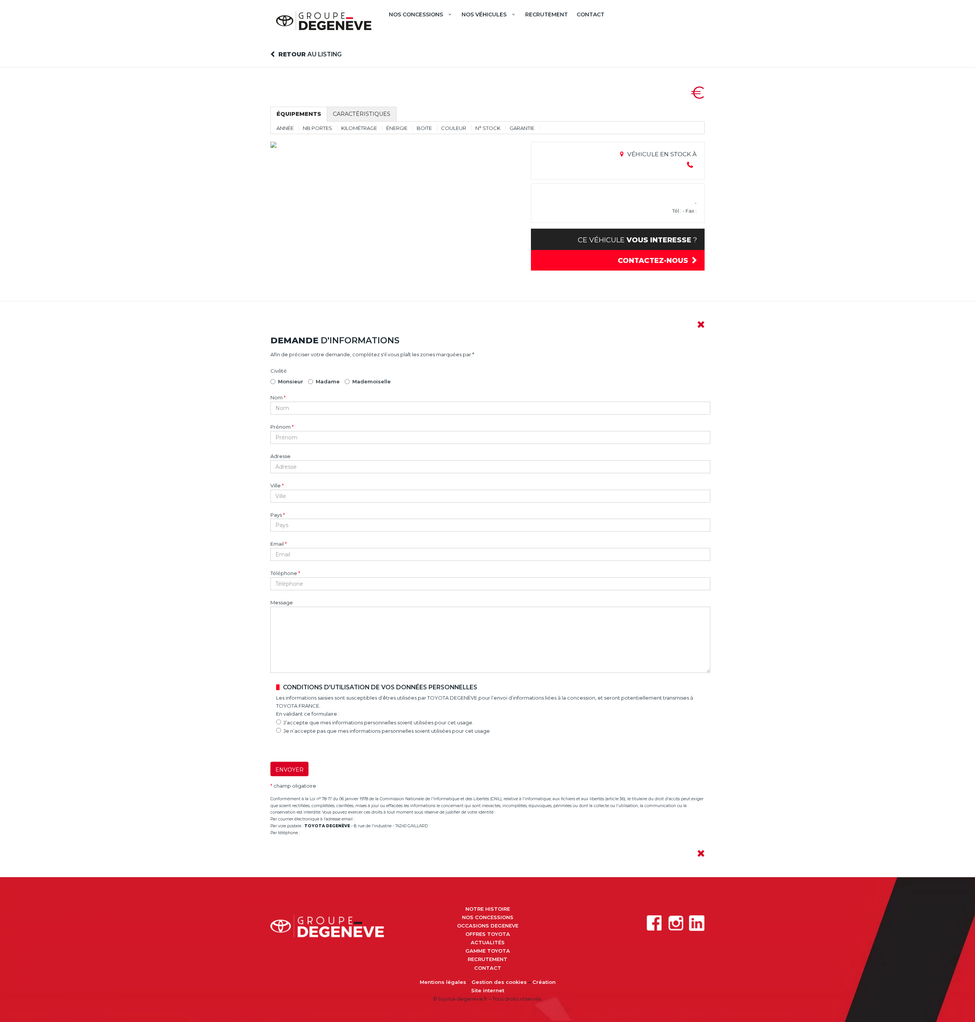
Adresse (280, 456)
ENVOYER (289, 769)
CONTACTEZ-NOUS (653, 260)
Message (281, 602)
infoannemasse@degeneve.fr (388, 819)
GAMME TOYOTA (487, 951)
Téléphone (285, 573)
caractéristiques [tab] (361, 114)
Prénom (282, 427)
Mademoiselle (371, 381)
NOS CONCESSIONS (487, 917)
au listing (310, 54)
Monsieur (290, 381)
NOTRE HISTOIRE (487, 909)
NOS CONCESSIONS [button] (416, 14)
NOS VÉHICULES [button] (484, 14)
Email (278, 544)
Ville (277, 485)
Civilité (278, 371)
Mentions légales (443, 982)
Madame (328, 381)
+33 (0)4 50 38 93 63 (323, 832)
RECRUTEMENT (546, 14)
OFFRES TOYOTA (487, 934)
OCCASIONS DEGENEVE (487, 926)
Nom (278, 397)
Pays (277, 515)
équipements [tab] (299, 114)
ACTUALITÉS (488, 942)
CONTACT (590, 14)
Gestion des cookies (499, 982)
